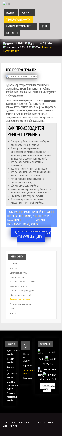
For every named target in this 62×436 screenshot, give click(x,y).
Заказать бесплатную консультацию (32, 234)
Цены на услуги (26, 357)
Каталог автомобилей (18, 26)
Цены (44, 26)
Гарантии (26, 365)
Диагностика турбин (19, 273)
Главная (10, 13)
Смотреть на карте (48, 387)
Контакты (12, 33)
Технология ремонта (18, 19)
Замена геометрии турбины (23, 291)
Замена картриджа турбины (10, 385)
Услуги (25, 13)
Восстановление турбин (21, 295)
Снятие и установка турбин (23, 282)
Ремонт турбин (17, 277)
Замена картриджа (19, 286)
